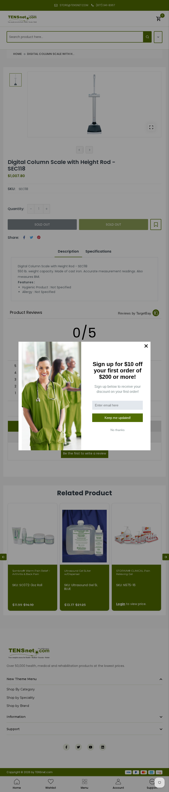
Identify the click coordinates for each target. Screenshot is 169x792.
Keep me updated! (118, 418)
